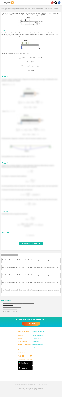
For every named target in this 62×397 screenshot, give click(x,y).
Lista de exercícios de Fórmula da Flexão (12, 307)
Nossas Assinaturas (38, 335)
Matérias (20, 335)
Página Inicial (4, 8)
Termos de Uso (31, 384)
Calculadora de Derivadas (24, 347)
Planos (38, 384)
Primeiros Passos (37, 338)
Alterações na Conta (38, 344)
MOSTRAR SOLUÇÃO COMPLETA (31, 243)
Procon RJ (44, 384)
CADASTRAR (31, 323)
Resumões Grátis (22, 349)
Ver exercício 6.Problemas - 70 (10, 309)
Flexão (28, 8)
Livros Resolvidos (22, 341)
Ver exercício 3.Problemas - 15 (10, 311)
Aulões (20, 338)
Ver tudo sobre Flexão (8, 305)
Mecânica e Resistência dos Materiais (17, 8)
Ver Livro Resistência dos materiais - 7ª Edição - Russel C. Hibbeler (18, 303)
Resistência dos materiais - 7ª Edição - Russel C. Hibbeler (45, 8)
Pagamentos (36, 341)
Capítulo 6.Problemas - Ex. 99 (8, 9)
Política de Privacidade (21, 384)
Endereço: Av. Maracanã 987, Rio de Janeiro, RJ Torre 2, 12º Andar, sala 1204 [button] (31, 389)
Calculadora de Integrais (24, 344)
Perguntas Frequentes (38, 347)
